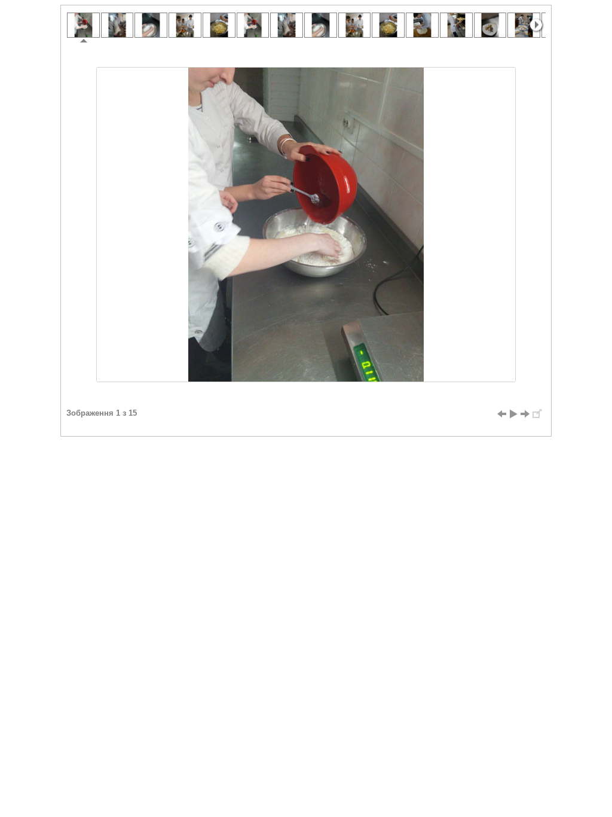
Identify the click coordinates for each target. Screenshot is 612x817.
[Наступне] (525, 414)
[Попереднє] (501, 414)
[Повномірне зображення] (537, 414)
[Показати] (513, 414)
